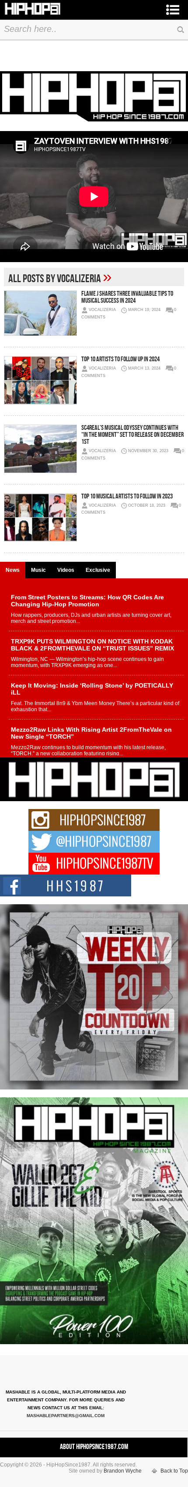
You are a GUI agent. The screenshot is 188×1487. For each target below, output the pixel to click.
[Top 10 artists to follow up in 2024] (40, 380)
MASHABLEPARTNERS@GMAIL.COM (65, 1415)
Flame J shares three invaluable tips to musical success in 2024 (127, 297)
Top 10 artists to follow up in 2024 (120, 359)
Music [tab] (38, 570)
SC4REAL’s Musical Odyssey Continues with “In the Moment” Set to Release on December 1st (132, 435)
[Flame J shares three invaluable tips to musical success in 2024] (40, 313)
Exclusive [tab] (98, 570)
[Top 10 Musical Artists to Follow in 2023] (40, 517)
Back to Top (174, 1471)
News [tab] (13, 570)
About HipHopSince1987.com (94, 1446)
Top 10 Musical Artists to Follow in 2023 (127, 496)
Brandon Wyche (123, 1471)
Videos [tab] (65, 570)
